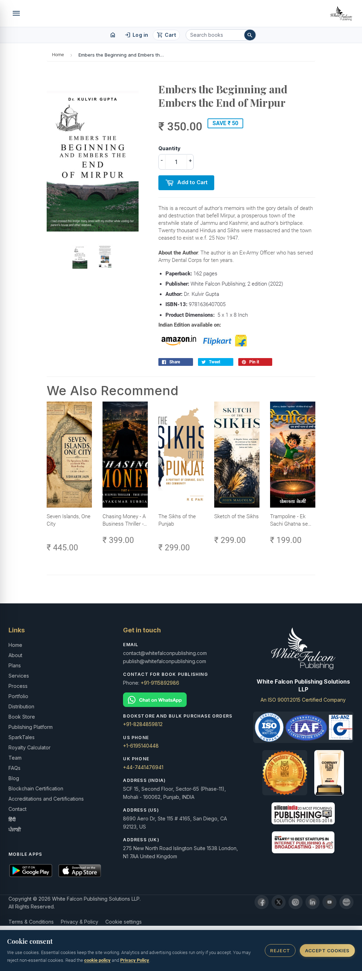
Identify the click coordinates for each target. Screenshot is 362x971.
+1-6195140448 (141, 746)
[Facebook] (262, 902)
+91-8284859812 (143, 724)
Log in (136, 35)
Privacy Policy (134, 960)
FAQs (14, 768)
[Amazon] (346, 902)
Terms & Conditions (31, 922)
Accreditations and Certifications (46, 799)
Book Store (21, 717)
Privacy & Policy (79, 922)
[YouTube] (329, 902)
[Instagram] (295, 902)
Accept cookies (327, 950)
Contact (17, 809)
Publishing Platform (30, 727)
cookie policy (97, 960)
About (15, 655)
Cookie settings (123, 922)
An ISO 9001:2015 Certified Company (303, 700)
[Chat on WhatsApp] (181, 699)
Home (58, 54)
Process (18, 686)
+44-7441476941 (143, 767)
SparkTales (21, 737)
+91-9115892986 (160, 683)
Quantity (169, 148)
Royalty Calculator (29, 747)
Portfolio (18, 696)
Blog (13, 778)
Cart (166, 35)
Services (18, 676)
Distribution (21, 706)
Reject (280, 950)
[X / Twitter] (279, 902)
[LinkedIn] (312, 902)
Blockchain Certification (35, 788)
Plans (14, 665)
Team (15, 758)
